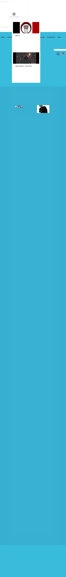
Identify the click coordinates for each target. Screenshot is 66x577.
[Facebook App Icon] (21, 106)
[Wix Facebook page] (58, 54)
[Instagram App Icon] (63, 54)
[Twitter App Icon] (16, 106)
